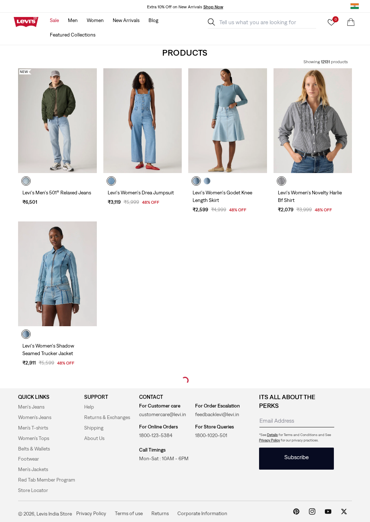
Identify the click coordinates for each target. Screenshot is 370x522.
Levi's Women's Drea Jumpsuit (141, 192)
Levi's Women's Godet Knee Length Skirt (222, 196)
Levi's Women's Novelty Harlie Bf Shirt (310, 196)
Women (95, 20)
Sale (54, 20)
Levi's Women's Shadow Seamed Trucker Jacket (48, 349)
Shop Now (213, 6)
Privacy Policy (269, 440)
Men (73, 20)
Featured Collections (72, 35)
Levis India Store (54, 514)
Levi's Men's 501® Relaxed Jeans (56, 192)
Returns (160, 513)
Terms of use (129, 513)
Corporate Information (202, 513)
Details (272, 435)
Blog (153, 20)
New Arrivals (126, 20)
